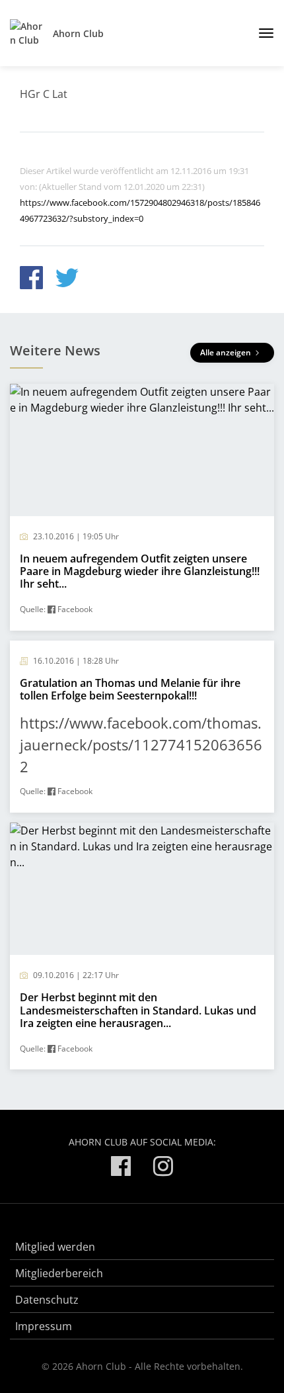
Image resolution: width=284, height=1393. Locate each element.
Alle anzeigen (226, 352)
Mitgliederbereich (59, 1273)
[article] (142, 507)
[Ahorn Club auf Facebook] (121, 1168)
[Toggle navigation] (261, 33)
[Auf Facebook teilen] (31, 279)
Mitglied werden (55, 1246)
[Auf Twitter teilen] (67, 279)
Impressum (43, 1326)
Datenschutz (47, 1299)
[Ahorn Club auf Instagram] (163, 1168)
